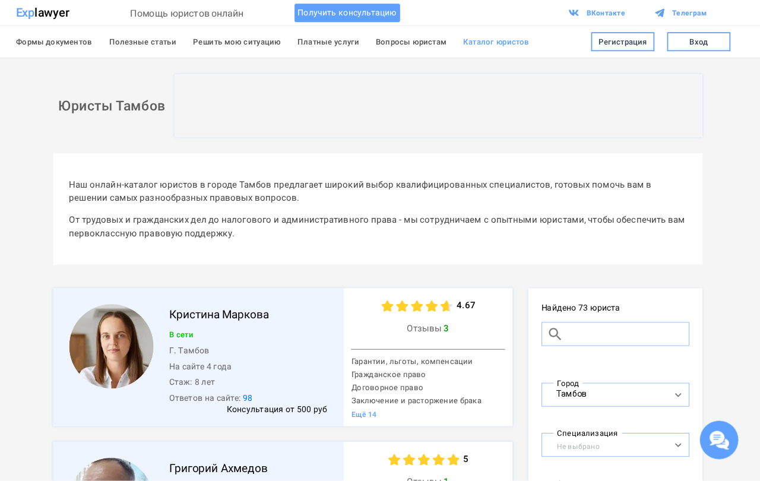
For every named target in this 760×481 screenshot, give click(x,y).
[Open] (677, 394)
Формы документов (54, 41)
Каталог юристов (496, 41)
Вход (698, 41)
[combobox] (604, 393)
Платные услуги (328, 41)
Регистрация (622, 41)
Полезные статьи (142, 41)
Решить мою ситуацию (237, 41)
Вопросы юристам (411, 41)
